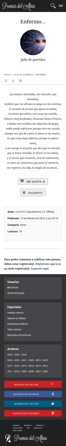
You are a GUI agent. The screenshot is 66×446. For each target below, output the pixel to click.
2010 (17, 371)
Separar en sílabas (16, 318)
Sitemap (16, 425)
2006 (45, 371)
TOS (28, 428)
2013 (38, 366)
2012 (45, 366)
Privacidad (18, 428)
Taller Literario (14, 329)
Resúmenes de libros (17, 324)
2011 (9, 371)
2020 (31, 360)
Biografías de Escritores (19, 335)
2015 (24, 366)
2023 (9, 360)
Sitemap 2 (28, 425)
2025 (17, 355)
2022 (17, 360)
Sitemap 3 (40, 425)
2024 (24, 355)
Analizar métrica (15, 313)
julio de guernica (23, 75)
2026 (9, 355)
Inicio (7, 75)
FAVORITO (35, 193)
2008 (31, 371)
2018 (45, 360)
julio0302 (20, 211)
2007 (38, 371)
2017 (9, 366)
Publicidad (17, 430)
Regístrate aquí (45, 263)
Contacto (38, 428)
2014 (31, 366)
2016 (17, 366)
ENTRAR (14, 287)
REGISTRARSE (17, 293)
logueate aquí (40, 268)
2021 (24, 360)
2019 (38, 360)
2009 (24, 371)
